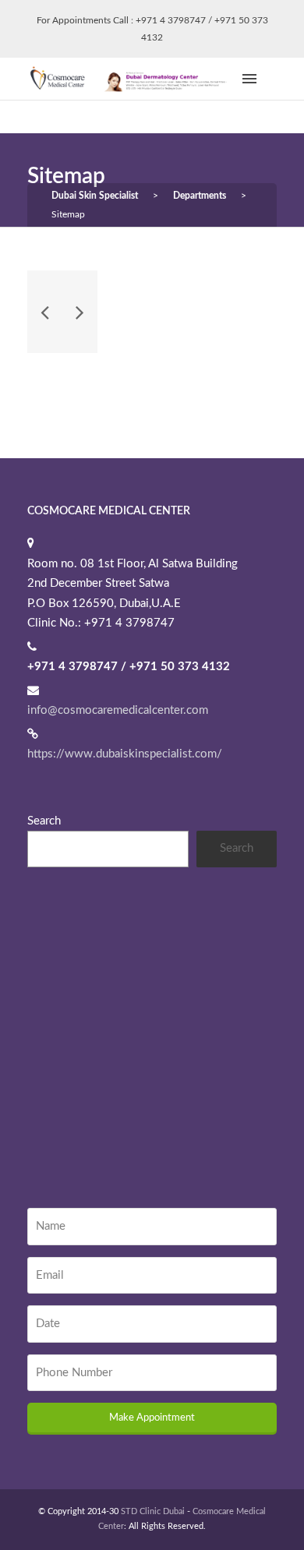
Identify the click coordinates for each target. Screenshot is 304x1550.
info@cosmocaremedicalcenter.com (117, 710)
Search (44, 821)
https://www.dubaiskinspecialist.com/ (124, 754)
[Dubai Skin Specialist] (132, 78)
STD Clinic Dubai (153, 1511)
